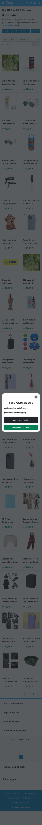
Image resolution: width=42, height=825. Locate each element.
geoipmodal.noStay (21, 420)
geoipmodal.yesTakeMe (21, 427)
